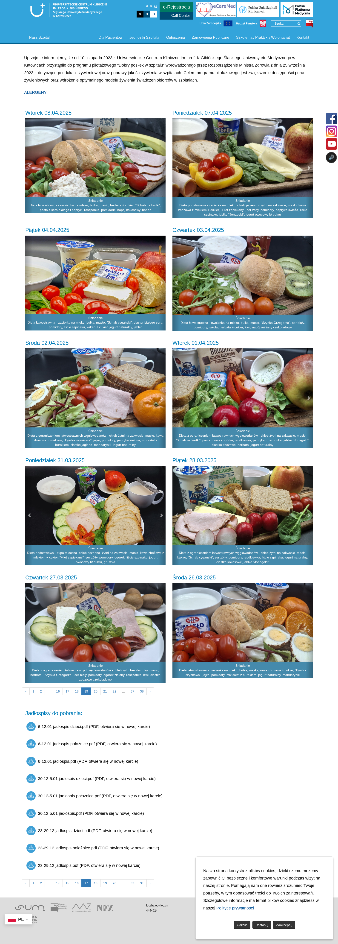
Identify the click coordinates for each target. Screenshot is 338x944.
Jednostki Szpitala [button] (144, 37)
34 (142, 883)
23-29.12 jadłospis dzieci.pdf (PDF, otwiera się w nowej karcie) (95, 830)
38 (142, 691)
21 (105, 691)
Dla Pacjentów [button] (111, 37)
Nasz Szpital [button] (39, 37)
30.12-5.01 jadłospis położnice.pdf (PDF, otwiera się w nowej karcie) (100, 796)
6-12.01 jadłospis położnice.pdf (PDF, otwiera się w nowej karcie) (97, 744)
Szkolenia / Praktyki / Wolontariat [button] (263, 37)
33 (132, 883)
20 (95, 691)
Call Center (180, 16)
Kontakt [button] (303, 37)
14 (58, 883)
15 (67, 883)
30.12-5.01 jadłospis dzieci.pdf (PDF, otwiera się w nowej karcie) (97, 778)
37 (132, 691)
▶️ (199, 176)
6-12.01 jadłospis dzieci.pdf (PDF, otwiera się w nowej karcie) (94, 726)
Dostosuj (261, 925)
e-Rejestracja (176, 6)
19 (105, 883)
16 (58, 691)
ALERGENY (35, 92)
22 (114, 691)
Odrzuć (242, 925)
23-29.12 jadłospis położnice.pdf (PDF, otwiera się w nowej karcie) (98, 848)
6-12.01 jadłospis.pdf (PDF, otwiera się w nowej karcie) (88, 761)
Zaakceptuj (284, 925)
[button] (28, 165)
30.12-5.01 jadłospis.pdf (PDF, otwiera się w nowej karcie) (91, 813)
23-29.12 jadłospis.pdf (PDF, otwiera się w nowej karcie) (89, 865)
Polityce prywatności (235, 908)
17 (67, 691)
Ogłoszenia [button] (175, 37)
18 (77, 691)
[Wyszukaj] (299, 23)
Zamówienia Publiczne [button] (210, 37)
